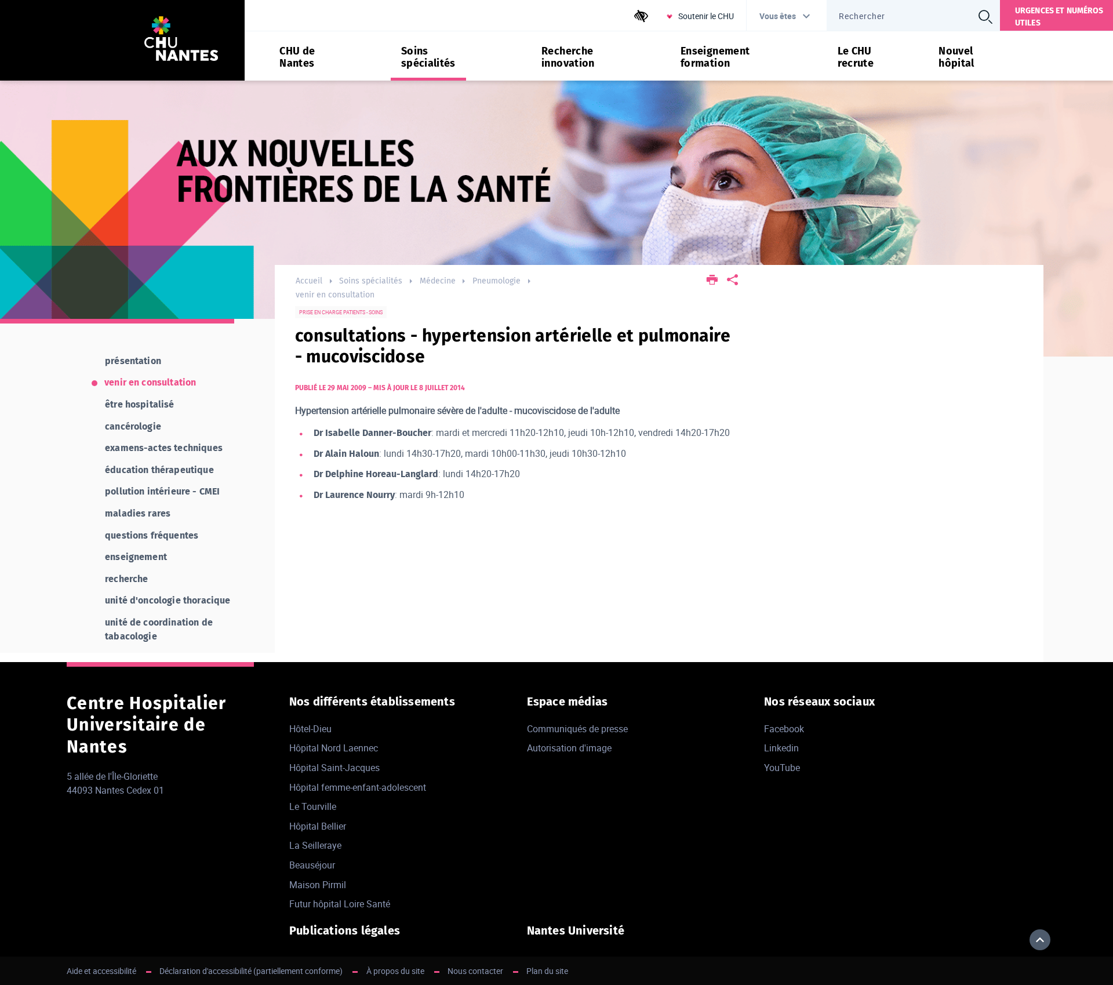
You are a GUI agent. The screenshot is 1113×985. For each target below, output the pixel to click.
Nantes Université (575, 930)
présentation (133, 360)
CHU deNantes (297, 57)
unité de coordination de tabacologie (159, 629)
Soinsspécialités (428, 57)
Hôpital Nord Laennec (333, 748)
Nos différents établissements (372, 701)
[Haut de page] (1040, 939)
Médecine (438, 281)
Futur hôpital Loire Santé (339, 903)
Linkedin (781, 748)
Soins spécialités (370, 281)
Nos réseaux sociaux (819, 701)
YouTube (782, 767)
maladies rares (137, 513)
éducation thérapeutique (159, 469)
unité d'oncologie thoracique (167, 600)
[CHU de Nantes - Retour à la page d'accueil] (181, 40)
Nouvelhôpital (956, 57)
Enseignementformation (715, 57)
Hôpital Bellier (317, 826)
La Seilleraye (315, 845)
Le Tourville (312, 806)
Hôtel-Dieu (310, 728)
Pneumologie (496, 281)
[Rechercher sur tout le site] (985, 17)
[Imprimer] (713, 281)
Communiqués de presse (577, 728)
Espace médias (567, 701)
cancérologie (133, 426)
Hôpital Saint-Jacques (334, 767)
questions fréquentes (151, 535)
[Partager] (732, 281)
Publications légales (344, 930)
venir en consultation (335, 295)
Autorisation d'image (569, 748)
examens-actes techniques (164, 447)
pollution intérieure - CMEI (162, 491)
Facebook (784, 728)
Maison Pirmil (317, 884)
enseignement (136, 556)
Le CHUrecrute (856, 57)
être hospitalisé (139, 404)
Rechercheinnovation (568, 57)
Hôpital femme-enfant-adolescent (357, 787)
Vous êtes (777, 15)
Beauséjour (312, 865)
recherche (126, 578)
